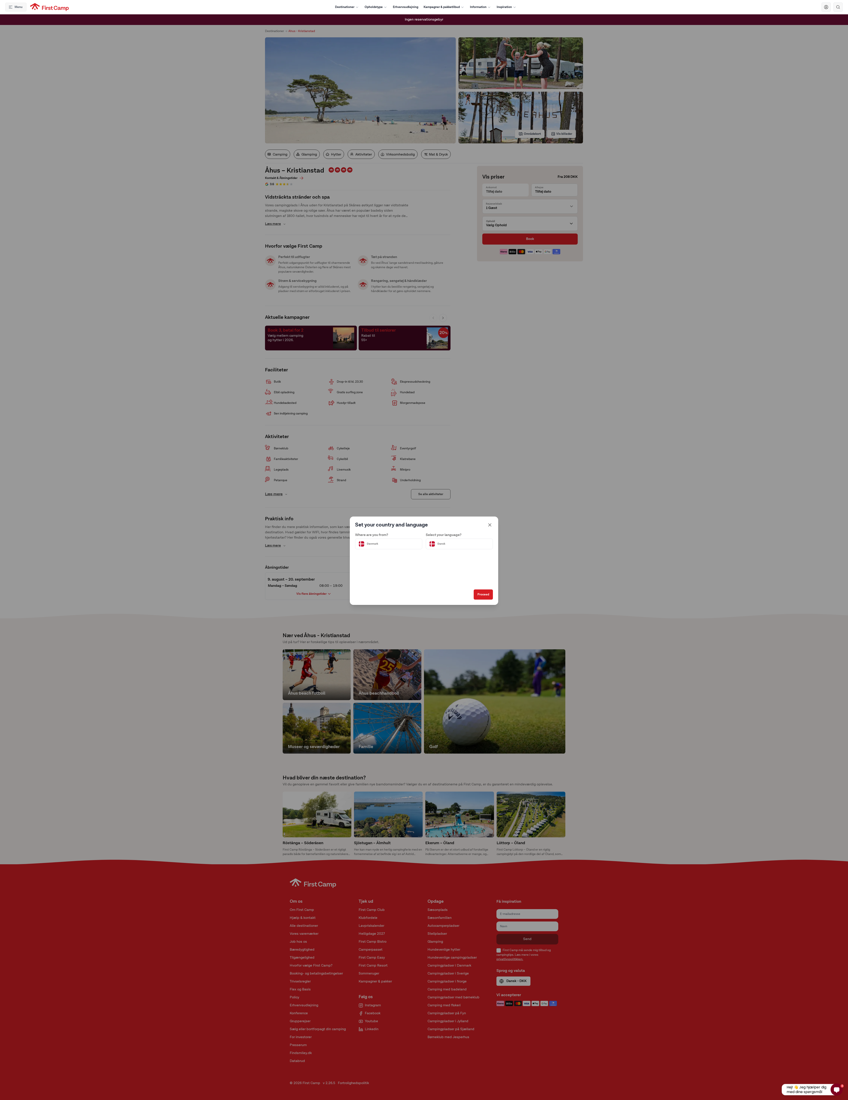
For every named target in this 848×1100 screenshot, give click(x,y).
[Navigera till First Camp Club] (826, 7)
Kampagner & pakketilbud (442, 7)
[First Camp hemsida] (49, 7)
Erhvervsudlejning (405, 7)
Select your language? (444, 535)
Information (478, 7)
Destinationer (344, 7)
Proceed (483, 594)
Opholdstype (374, 7)
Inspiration (504, 7)
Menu (19, 7)
